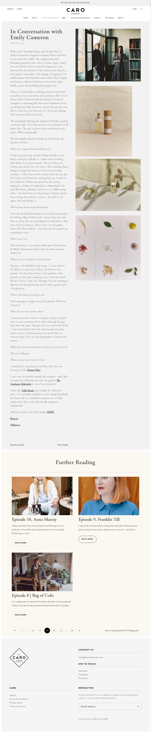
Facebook (83, 671)
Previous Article (17, 444)
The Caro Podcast (50, 18)
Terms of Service (17, 706)
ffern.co (14, 418)
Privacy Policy (16, 703)
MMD (106, 719)
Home (25, 18)
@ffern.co (15, 425)
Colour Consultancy (80, 18)
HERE (50, 412)
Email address (88, 703)
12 (61, 630)
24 (72, 630)
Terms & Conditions (19, 699)
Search (10, 9)
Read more (21, 543)
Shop (34, 18)
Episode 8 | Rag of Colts (33, 595)
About (120, 18)
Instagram (83, 675)
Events (97, 18)
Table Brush (28, 390)
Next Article (63, 444)
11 (54, 630)
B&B (63, 18)
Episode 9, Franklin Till (99, 519)
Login (19, 9)
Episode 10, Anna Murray (34, 519)
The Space (109, 18)
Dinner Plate (33, 370)
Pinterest (82, 678)
